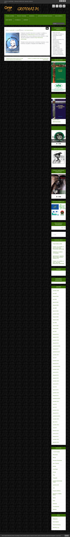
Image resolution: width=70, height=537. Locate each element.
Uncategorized (56, 506)
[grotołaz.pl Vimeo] (63, 1)
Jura (54, 487)
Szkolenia (55, 503)
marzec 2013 (55, 433)
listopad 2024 (56, 296)
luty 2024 (55, 299)
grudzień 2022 (56, 314)
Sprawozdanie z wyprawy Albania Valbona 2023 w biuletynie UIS (58, 257)
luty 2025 (55, 293)
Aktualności (31, 30)
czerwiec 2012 (56, 439)
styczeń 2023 (55, 311)
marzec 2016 (55, 372)
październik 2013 (56, 416)
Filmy (54, 475)
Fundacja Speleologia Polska (57, 481)
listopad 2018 (56, 343)
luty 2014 (55, 407)
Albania (54, 457)
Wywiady (55, 509)
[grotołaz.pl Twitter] (65, 1)
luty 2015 (55, 386)
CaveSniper (55, 469)
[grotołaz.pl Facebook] (61, 1)
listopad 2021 (56, 328)
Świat (54, 500)
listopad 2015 (56, 375)
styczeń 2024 (55, 302)
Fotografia (55, 478)
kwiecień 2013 (56, 430)
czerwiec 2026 (56, 290)
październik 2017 (56, 351)
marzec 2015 (55, 384)
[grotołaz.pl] (22, 8)
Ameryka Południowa (57, 460)
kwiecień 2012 (56, 442)
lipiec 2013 (55, 421)
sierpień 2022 (56, 319)
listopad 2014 (56, 395)
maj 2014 (55, 404)
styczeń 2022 (55, 325)
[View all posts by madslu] (19, 30)
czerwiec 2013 (56, 424)
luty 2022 (55, 322)
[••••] (58, 185)
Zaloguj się (55, 518)
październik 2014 (56, 398)
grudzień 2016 (56, 360)
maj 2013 (55, 427)
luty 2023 (55, 308)
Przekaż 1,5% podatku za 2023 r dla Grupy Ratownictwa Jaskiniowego (58, 262)
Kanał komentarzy (57, 524)
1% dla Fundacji (26, 30)
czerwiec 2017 (56, 354)
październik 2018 (56, 346)
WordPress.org (56, 527)
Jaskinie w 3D (56, 485)
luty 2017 (55, 357)
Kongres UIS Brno (56, 490)
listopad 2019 (56, 334)
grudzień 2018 (56, 340)
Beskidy (54, 466)
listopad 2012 (56, 436)
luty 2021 (55, 331)
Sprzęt (54, 497)
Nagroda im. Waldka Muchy (57, 494)
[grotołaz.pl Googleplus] (60, 1)
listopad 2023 (56, 305)
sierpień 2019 (56, 337)
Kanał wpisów (56, 521)
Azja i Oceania (56, 463)
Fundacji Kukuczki (31, 34)
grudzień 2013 (56, 410)
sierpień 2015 (56, 378)
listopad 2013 (56, 413)
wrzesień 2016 (56, 369)
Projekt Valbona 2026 (57, 243)
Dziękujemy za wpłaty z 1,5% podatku (58, 252)
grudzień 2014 (56, 392)
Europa (54, 472)
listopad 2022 (56, 316)
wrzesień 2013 (56, 419)
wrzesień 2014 (56, 401)
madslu (17, 30)
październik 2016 (56, 366)
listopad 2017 (56, 349)
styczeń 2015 (55, 389)
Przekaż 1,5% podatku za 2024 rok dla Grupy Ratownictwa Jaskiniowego (58, 248)
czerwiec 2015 (56, 381)
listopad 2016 (56, 363)
